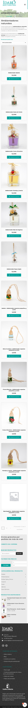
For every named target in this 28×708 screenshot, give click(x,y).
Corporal (3, 581)
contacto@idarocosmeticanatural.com (13, 640)
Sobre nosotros (7, 654)
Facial (2, 584)
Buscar (19, 553)
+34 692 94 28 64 (8, 638)
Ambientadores (5, 576)
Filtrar (5, 565)
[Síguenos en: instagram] (6, 645)
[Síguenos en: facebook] (3, 645)
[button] (14, 78)
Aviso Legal (7, 670)
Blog (5, 656)
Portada (9, 16)
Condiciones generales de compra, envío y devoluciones (12, 673)
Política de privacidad (9, 678)
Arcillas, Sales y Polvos (7, 579)
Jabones (3, 587)
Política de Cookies (8, 676)
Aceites (3, 574)
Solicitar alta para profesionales (12, 661)
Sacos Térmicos (5, 589)
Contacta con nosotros (9, 659)
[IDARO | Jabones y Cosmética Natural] (8, 3)
